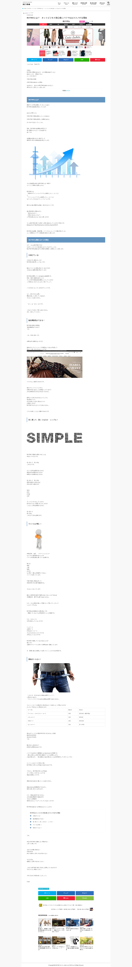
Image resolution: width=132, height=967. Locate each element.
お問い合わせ (102, 3)
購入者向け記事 (93, 3)
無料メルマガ (75, 3)
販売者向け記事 (84, 3)
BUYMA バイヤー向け (44, 888)
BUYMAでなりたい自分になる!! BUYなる (65, 965)
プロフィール (66, 3)
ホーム (59, 3)
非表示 (68, 90)
